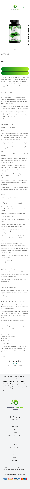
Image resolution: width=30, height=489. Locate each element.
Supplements (15, 426)
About (15, 429)
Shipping (2, 58)
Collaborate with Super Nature (15, 435)
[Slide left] (11, 49)
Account (15, 444)
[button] (2, 7)
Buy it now (15, 73)
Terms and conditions (15, 447)
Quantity (2, 61)
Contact (15, 432)
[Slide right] (18, 49)
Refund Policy (15, 454)
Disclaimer (15, 457)
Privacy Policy (15, 460)
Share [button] (4, 356)
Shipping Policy (15, 451)
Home (15, 423)
